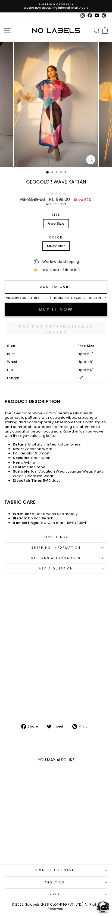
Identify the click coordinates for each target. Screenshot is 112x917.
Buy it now (56, 328)
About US (55, 882)
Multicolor (56, 245)
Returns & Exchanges (56, 558)
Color (56, 237)
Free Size (56, 223)
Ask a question (56, 568)
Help (54, 894)
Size (56, 215)
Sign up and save (54, 870)
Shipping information (56, 548)
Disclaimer (56, 537)
